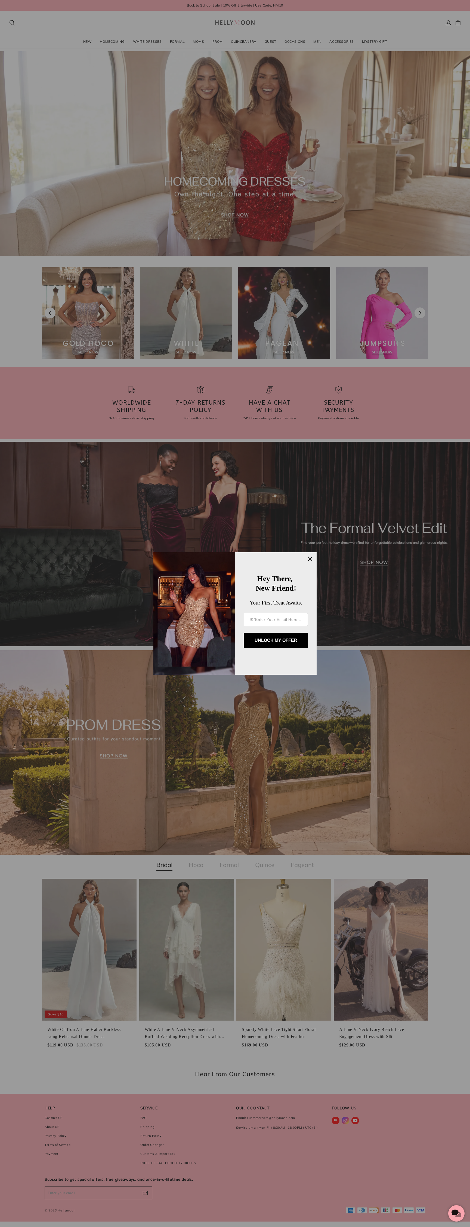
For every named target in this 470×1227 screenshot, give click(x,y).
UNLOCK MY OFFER (276, 640)
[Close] (310, 558)
